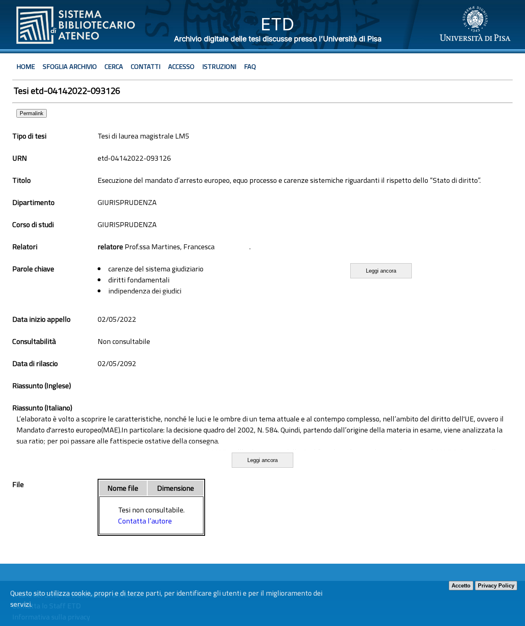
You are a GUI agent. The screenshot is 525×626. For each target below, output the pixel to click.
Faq (250, 66)
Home (25, 66)
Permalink (31, 113)
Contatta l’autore (145, 520)
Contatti (145, 66)
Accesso (181, 66)
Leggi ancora (381, 271)
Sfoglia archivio (70, 66)
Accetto (461, 586)
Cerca (114, 66)
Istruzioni (219, 66)
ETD (277, 24)
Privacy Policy (496, 586)
